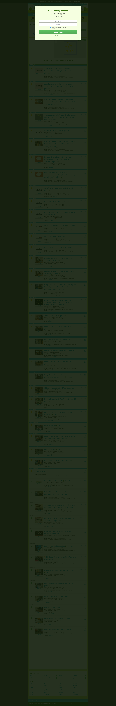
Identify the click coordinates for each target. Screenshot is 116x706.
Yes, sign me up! (58, 32)
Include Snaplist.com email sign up (59, 27)
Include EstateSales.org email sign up (58, 28)
